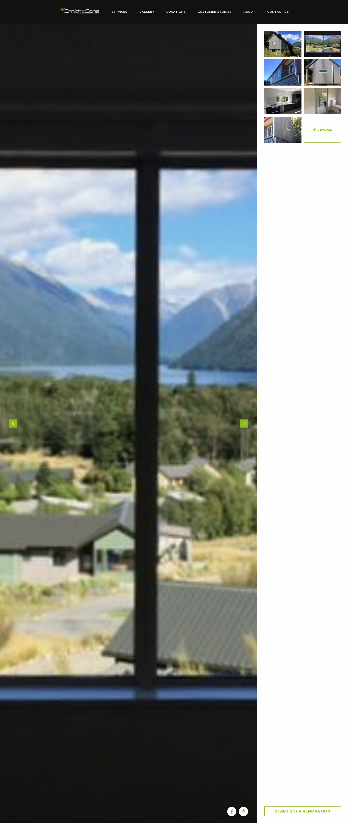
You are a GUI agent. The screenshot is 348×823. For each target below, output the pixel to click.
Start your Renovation (302, 811)
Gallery (146, 12)
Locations (176, 12)
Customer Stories (214, 12)
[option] (128, 423)
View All (324, 130)
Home (79, 11)
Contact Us (278, 12)
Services (119, 12)
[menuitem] (79, 12)
